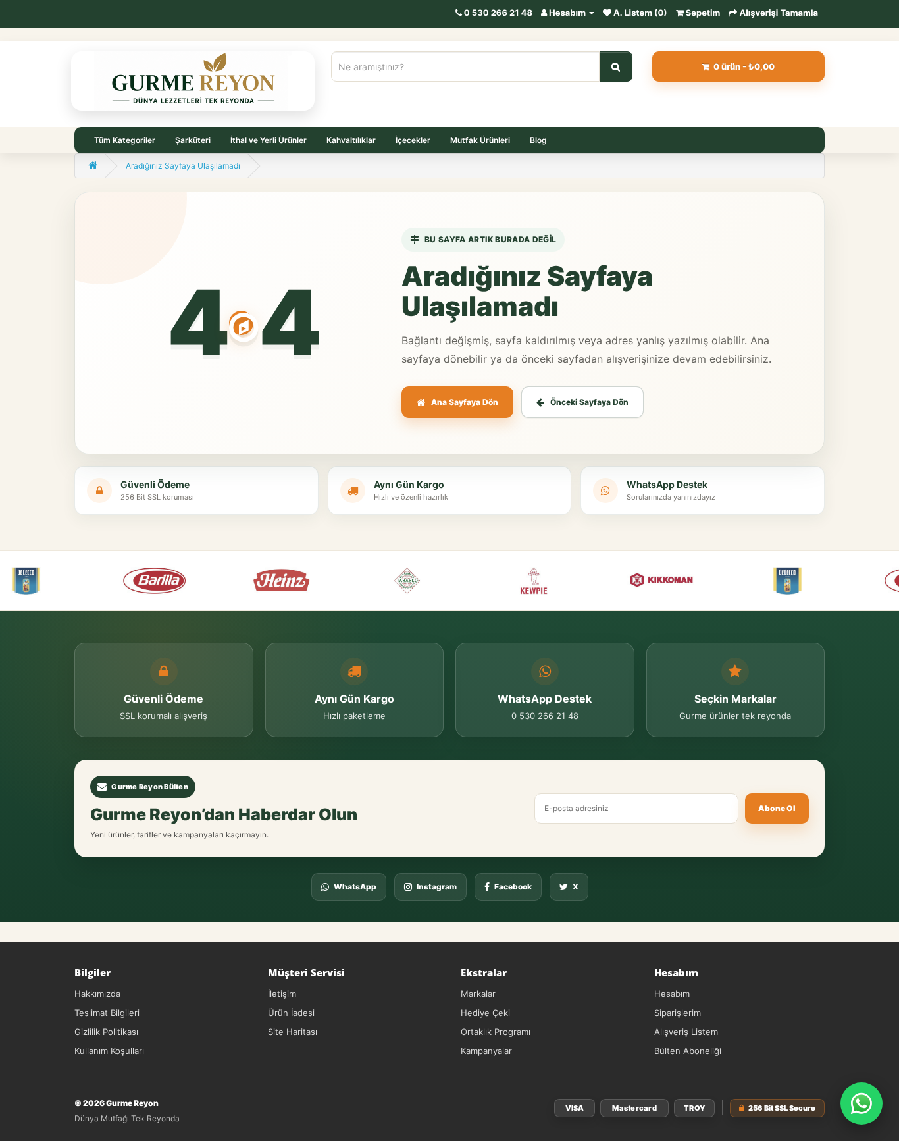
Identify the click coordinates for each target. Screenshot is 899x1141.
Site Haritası (292, 1031)
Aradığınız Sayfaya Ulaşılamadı (183, 166)
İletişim (282, 993)
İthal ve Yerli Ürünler (268, 140)
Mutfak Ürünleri (480, 140)
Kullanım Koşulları (109, 1051)
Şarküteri (193, 140)
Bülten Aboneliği (687, 1051)
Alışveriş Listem (686, 1031)
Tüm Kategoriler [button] (124, 140)
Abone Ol (777, 808)
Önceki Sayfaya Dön (589, 402)
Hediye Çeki (485, 1012)
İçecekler (413, 140)
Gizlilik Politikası (106, 1031)
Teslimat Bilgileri (107, 1012)
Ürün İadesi (291, 1012)
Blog (538, 140)
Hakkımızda (97, 993)
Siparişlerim (677, 1012)
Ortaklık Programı (495, 1031)
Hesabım (672, 993)
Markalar (478, 993)
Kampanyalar (486, 1051)
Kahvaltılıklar (351, 140)
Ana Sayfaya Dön (464, 402)
